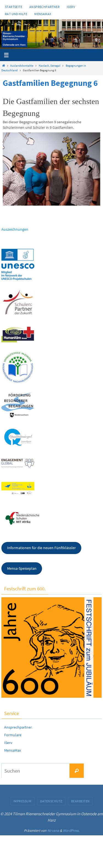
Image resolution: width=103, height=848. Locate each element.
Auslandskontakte (21, 65)
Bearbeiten (80, 801)
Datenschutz (51, 801)
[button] (12, 168)
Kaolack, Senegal (49, 65)
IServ (71, 7)
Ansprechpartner (44, 7)
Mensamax (42, 14)
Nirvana (53, 830)
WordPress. (71, 830)
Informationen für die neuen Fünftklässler (41, 547)
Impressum (22, 801)
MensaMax (12, 750)
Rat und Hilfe (16, 14)
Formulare (12, 734)
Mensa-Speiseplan (22, 568)
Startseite (13, 7)
